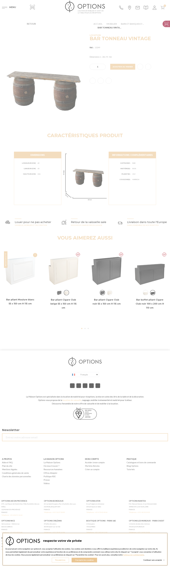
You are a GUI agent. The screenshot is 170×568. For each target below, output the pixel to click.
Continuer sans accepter (153, 560)
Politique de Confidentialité (133, 555)
